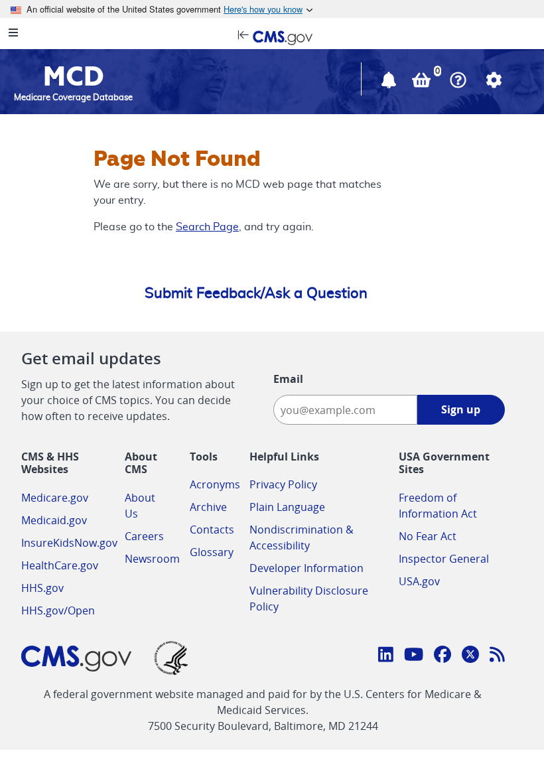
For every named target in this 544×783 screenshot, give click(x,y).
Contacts (212, 529)
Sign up (460, 409)
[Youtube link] (413, 656)
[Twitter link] (470, 656)
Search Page (207, 227)
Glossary (212, 552)
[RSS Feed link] (497, 656)
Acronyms (215, 484)
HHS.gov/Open (58, 610)
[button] (390, 83)
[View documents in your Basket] (422, 83)
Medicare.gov (54, 497)
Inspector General (444, 558)
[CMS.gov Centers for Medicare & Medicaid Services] (272, 36)
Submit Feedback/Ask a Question (256, 293)
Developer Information (306, 568)
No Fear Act (427, 536)
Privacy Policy (283, 484)
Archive (208, 507)
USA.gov (419, 581)
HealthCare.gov (59, 565)
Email (288, 379)
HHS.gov (42, 588)
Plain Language (287, 507)
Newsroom (152, 558)
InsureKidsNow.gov (69, 542)
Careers (144, 536)
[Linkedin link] (385, 656)
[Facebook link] (442, 656)
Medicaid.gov (54, 520)
